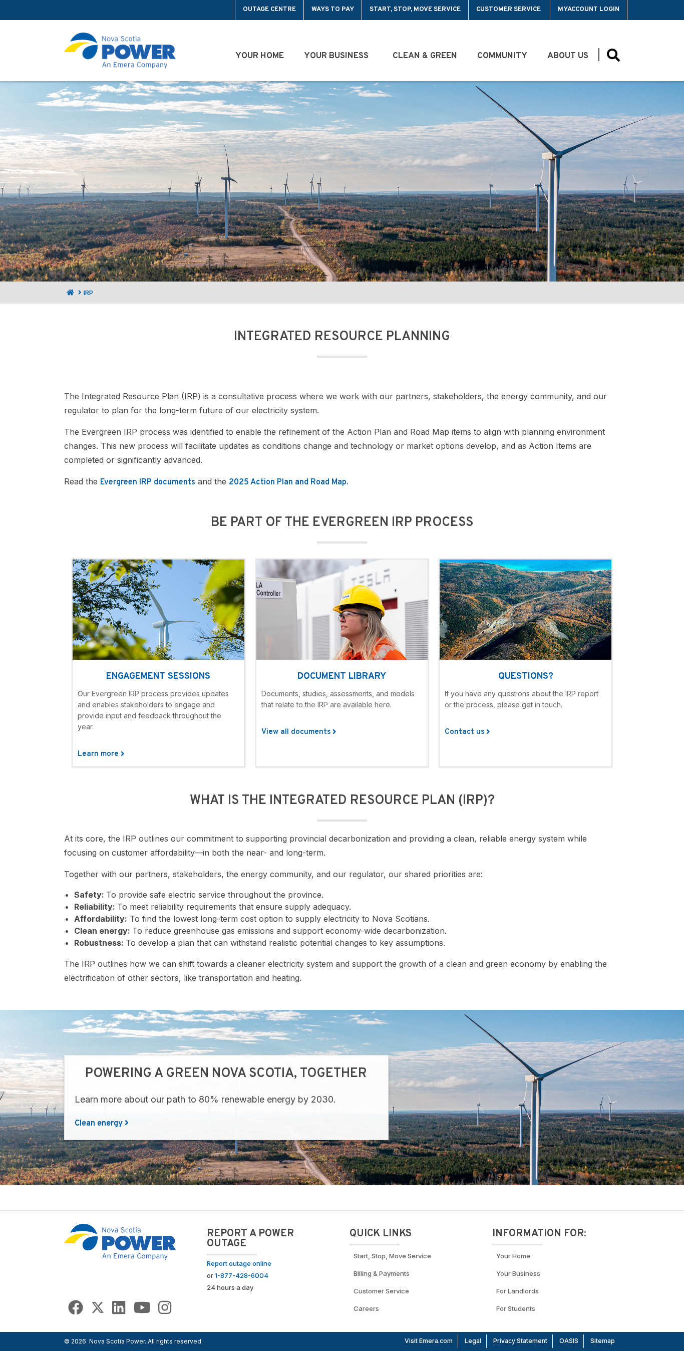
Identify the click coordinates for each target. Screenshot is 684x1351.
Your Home (259, 56)
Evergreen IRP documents (147, 482)
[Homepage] (69, 293)
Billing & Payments (382, 1273)
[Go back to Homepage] (120, 1241)
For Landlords (517, 1291)
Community (502, 56)
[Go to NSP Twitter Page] (97, 1307)
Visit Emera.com (429, 1340)
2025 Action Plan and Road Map (288, 482)
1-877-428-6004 (241, 1275)
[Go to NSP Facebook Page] (75, 1307)
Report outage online (239, 1263)
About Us (567, 56)
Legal (473, 1340)
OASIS (568, 1340)
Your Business (338, 56)
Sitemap (602, 1340)
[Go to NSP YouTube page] (142, 1307)
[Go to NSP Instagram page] (164, 1307)
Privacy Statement (520, 1340)
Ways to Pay (332, 10)
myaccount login (588, 10)
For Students (515, 1308)
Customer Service (509, 10)
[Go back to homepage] (87, 10)
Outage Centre (269, 10)
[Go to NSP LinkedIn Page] (118, 1307)
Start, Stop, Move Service (415, 10)
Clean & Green (425, 56)
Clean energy (100, 1124)
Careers (366, 1308)
